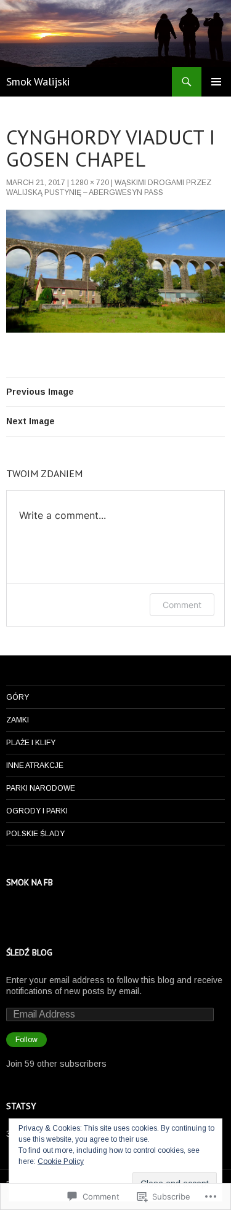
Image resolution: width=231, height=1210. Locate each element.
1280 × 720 (90, 182)
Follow (26, 1039)
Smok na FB (29, 882)
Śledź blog (29, 952)
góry (17, 697)
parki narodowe (40, 788)
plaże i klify (30, 742)
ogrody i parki (37, 811)
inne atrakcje (34, 765)
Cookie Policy (61, 1161)
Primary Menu (216, 82)
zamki (17, 720)
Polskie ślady (35, 833)
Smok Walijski (38, 81)
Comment (182, 604)
